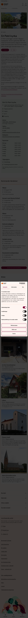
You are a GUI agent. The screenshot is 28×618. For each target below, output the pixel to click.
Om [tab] (23, 287)
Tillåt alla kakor (14, 325)
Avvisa (14, 333)
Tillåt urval (14, 329)
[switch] (25, 311)
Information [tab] (14, 287)
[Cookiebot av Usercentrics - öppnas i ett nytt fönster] (21, 283)
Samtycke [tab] (5, 287)
